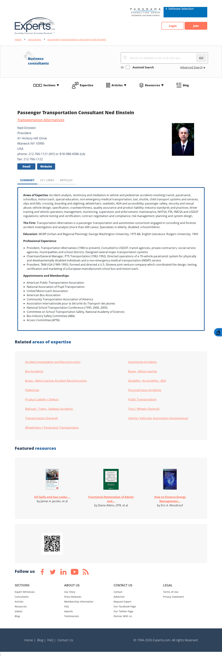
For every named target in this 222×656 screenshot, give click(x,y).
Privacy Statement (173, 596)
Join (196, 26)
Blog (17, 616)
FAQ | (51, 640)
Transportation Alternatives (40, 120)
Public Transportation (142, 399)
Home (18, 39)
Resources (152, 85)
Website (46, 166)
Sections (49, 85)
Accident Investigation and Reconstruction (52, 362)
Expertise (86, 85)
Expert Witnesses (25, 592)
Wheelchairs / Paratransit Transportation (52, 427)
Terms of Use (170, 592)
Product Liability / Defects (42, 399)
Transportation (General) (41, 418)
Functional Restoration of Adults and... (111, 499)
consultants (34, 39)
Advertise (119, 596)
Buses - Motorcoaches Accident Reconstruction (56, 381)
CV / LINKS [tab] (47, 180)
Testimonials (71, 616)
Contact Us (65, 640)
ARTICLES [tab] (66, 180)
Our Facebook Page (125, 606)
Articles (117, 85)
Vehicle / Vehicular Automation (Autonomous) (158, 418)
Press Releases (72, 596)
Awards (68, 611)
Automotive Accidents (142, 362)
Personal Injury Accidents (144, 390)
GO (201, 58)
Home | (30, 640)
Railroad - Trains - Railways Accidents (49, 409)
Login (173, 26)
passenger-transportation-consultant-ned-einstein (77, 39)
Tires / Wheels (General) (143, 409)
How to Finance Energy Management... (170, 499)
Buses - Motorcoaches (142, 371)
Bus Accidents (34, 371)
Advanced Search (191, 67)
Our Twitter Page (123, 611)
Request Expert (122, 601)
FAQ (66, 606)
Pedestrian (32, 390)
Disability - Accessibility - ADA (147, 381)
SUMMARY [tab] (27, 180)
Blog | (41, 640)
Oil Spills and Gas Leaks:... (52, 497)
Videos (18, 611)
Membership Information (78, 601)
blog (186, 85)
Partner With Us (123, 616)
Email (26, 166)
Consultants (22, 596)
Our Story (69, 592)
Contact (118, 592)
